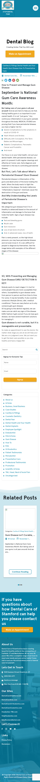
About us (9, 400)
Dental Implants (11, 426)
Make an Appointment (20, 54)
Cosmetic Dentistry (13, 416)
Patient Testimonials (13, 453)
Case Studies (10, 410)
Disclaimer (32, 777)
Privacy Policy (7, 740)
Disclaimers (6, 744)
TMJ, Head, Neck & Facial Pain (17, 472)
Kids (7, 446)
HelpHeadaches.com (9, 716)
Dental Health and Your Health (18, 423)
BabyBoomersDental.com (11, 720)
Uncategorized (11, 476)
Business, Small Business (15, 406)
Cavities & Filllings (12, 413)
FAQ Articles (10, 436)
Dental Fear (10, 420)
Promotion (9, 466)
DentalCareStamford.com (11, 696)
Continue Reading (20, 572)
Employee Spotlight (13, 430)
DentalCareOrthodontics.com (13, 704)
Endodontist (10, 433)
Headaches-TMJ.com (9, 712)
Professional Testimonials (15, 463)
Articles (8, 403)
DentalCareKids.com (9, 700)
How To (8, 443)
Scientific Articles (12, 469)
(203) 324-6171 (9, 676)
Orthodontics (11, 449)
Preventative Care (12, 459)
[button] (18, 585)
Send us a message (11, 680)
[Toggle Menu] (35, 8)
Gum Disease (10, 439)
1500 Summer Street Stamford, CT (17, 672)
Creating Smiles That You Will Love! (20, 47)
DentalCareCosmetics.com (12, 708)
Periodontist (10, 456)
